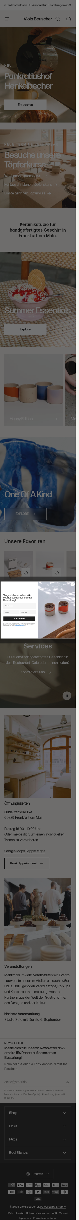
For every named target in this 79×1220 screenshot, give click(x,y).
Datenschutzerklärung (19, 625)
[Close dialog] (72, 584)
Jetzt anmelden (19, 619)
